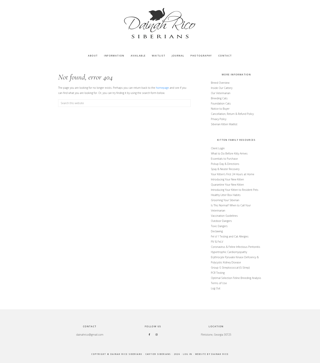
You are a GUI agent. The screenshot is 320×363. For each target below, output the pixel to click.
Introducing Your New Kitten (227, 179)
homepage (162, 87)
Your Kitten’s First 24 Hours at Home (232, 174)
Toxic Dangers (219, 226)
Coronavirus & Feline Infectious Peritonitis (235, 247)
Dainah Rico (220, 354)
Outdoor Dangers (221, 221)
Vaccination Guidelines (224, 215)
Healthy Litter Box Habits (226, 195)
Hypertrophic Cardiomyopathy (229, 252)
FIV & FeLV (217, 241)
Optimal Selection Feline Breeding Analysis (236, 278)
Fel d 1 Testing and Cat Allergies (230, 236)
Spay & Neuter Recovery (225, 169)
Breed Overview (220, 82)
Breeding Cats (219, 98)
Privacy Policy (218, 119)
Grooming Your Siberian (225, 200)
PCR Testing (218, 272)
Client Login (218, 148)
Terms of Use (219, 283)
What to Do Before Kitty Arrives (229, 153)
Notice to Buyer (220, 108)
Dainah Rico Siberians (160, 23)
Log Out (215, 288)
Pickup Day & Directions (225, 164)
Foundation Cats (221, 103)
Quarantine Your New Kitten (227, 184)
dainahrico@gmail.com (89, 334)
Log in (187, 354)
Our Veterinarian (220, 93)
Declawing (217, 231)
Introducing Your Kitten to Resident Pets (234, 190)
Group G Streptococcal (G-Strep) (230, 267)
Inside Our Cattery (221, 88)
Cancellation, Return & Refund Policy (232, 114)
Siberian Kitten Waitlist (224, 124)
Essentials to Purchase (224, 158)
